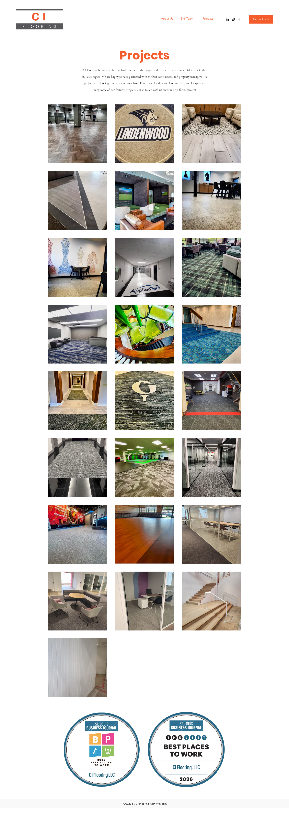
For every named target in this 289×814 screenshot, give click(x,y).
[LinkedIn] (227, 19)
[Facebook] (239, 19)
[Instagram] (233, 19)
